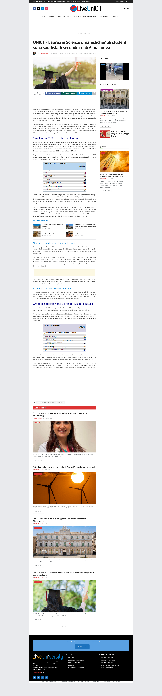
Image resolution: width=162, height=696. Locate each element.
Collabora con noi (70, 1)
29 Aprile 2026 (46, 228)
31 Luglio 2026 (111, 115)
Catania (50, 16)
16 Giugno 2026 (48, 523)
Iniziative (41, 1)
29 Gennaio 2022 (47, 235)
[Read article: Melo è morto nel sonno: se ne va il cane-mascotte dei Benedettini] (36, 234)
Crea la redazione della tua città (110, 665)
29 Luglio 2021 (79, 235)
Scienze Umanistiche (72, 53)
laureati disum (60, 402)
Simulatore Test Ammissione (58, 1)
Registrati (88, 1)
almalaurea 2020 (41, 402)
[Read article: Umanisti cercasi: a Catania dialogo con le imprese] (36, 226)
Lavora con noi (72, 665)
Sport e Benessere (89, 16)
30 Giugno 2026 (48, 469)
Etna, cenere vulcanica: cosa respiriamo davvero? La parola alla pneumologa (61, 414)
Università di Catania (63, 16)
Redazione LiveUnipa (107, 662)
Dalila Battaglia (38, 418)
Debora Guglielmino (43, 53)
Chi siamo (71, 657)
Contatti (83, 1)
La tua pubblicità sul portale (76, 660)
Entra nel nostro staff (74, 662)
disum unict (51, 402)
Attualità (76, 16)
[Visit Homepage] (86, 8)
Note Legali (37, 672)
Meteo (103, 152)
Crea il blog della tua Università (77, 667)
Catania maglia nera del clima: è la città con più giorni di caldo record (64, 467)
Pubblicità (77, 1)
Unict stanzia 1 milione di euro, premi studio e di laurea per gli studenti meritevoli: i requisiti (120, 133)
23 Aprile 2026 (79, 228)
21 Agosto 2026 (112, 178)
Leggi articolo (39, 460)
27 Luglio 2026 (115, 139)
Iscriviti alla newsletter (107, 667)
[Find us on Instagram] (46, 8)
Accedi (127, 8)
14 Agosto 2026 (48, 418)
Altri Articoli (65, 626)
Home (43, 16)
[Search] (128, 16)
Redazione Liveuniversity (108, 660)
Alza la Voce (47, 1)
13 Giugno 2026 (48, 577)
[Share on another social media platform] (94, 93)
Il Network (35, 1)
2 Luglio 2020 (54, 53)
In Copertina (114, 16)
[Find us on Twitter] (38, 8)
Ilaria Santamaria (38, 469)
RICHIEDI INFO (82, 646)
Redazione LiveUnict (107, 657)
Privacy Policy (117, 682)
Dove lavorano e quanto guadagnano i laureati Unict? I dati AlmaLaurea (59, 519)
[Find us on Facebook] (34, 8)
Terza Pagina (103, 16)
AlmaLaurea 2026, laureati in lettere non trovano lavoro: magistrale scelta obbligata (63, 573)
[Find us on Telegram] (42, 8)
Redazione (103, 115)
